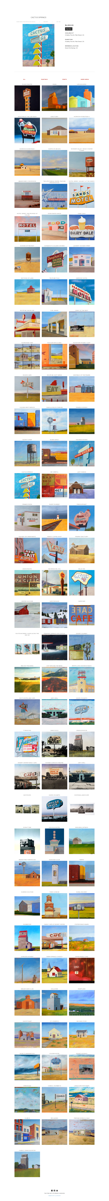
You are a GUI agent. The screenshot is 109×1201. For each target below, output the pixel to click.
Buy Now (68, 29)
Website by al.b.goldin (55, 1195)
